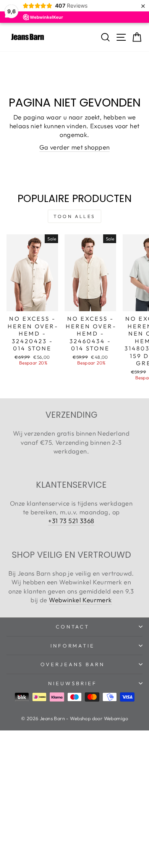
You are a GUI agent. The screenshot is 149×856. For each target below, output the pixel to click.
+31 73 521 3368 (71, 521)
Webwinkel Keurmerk (80, 600)
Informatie (72, 646)
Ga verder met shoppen (74, 147)
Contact (73, 627)
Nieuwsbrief (72, 683)
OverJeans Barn (72, 664)
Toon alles (74, 216)
